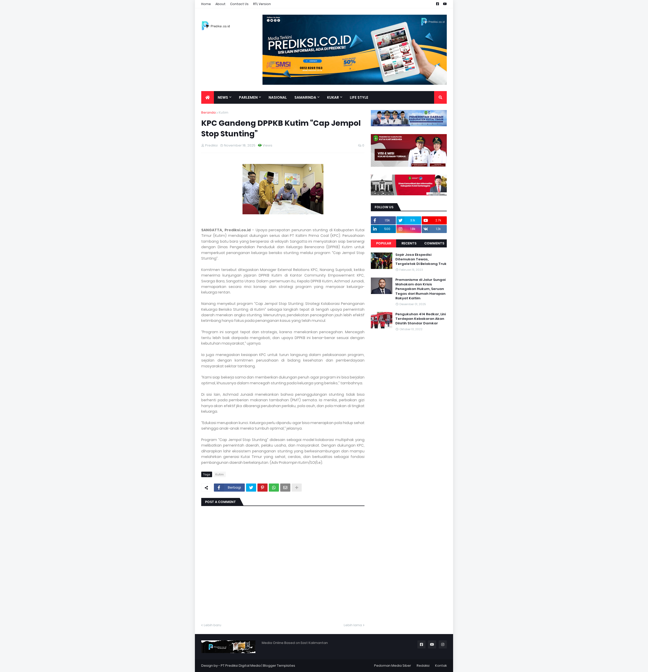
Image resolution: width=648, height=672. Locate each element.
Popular (383, 243)
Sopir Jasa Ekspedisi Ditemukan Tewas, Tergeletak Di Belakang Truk (421, 259)
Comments (434, 243)
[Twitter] (251, 488)
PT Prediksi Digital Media (241, 665)
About (220, 4)
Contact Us (239, 4)
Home (206, 4)
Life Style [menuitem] (359, 97)
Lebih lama (353, 625)
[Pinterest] (262, 488)
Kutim (223, 112)
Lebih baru (212, 625)
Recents (408, 243)
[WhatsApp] (274, 488)
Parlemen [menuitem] (248, 97)
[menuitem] (207, 97)
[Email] (285, 488)
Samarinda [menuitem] (305, 97)
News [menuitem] (223, 97)
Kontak (441, 665)
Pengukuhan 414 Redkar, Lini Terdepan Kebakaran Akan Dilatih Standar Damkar (420, 319)
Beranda (208, 112)
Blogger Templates (279, 665)
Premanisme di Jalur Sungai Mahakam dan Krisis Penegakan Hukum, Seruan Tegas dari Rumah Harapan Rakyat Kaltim (420, 289)
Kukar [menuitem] (333, 97)
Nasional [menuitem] (278, 97)
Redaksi (423, 665)
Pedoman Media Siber (392, 665)
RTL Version (262, 4)
